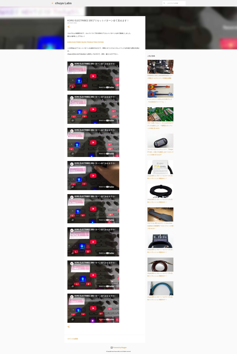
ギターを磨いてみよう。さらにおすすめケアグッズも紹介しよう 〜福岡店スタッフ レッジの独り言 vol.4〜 (160, 125)
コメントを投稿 (72, 339)
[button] (68, 27)
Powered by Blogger (120, 347)
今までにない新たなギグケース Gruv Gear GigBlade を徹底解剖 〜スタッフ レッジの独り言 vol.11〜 (160, 225)
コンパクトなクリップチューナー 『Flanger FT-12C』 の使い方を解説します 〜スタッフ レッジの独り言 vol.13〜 (160, 152)
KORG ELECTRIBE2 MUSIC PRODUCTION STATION (85, 42)
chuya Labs (63, 3)
